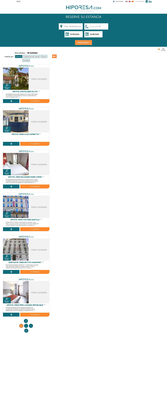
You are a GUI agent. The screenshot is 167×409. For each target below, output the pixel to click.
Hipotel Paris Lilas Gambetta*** (26, 134)
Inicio (18, 1)
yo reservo (35, 101)
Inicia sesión (119, 1)
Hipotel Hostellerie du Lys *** (26, 92)
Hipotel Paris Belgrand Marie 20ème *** (26, 177)
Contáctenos (140, 1)
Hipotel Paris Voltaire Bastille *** (26, 220)
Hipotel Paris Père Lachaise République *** (26, 305)
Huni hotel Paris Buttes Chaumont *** (26, 262)
